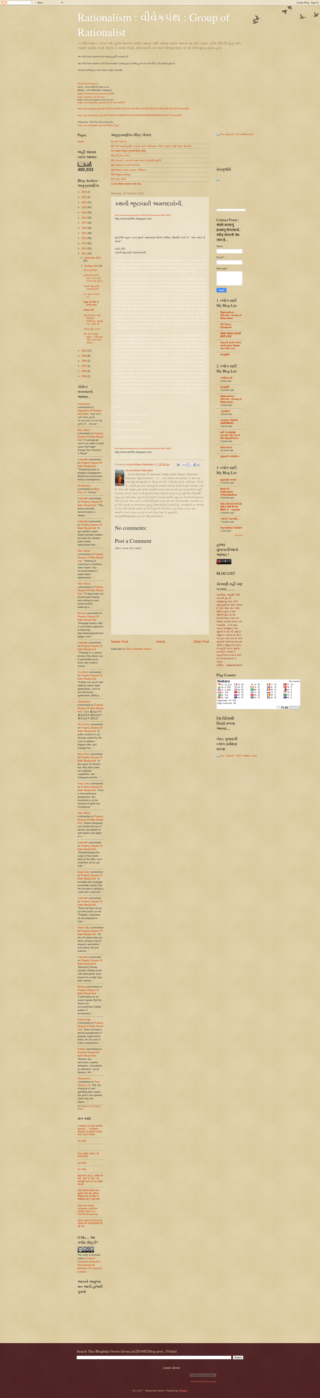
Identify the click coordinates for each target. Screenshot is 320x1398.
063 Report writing (120, 174)
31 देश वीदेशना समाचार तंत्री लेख (126, 184)
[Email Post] (177, 464)
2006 (84, 371)
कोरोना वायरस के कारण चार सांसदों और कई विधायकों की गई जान (90, 1223)
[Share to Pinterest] (198, 465)
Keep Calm (83, 783)
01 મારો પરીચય (118, 141)
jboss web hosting (210, 1381)
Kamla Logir (84, 1019)
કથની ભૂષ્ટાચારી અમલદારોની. (91, 287)
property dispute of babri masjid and (90, 436)
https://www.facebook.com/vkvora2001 (96, 93)
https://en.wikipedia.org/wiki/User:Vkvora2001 (101, 102)
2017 (84, 222)
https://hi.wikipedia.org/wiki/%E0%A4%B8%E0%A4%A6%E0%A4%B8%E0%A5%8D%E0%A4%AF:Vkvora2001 (133, 108)
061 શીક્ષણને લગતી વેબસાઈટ (125, 165)
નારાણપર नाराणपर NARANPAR (229, 422)
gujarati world (228, 479)
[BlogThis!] (188, 465)
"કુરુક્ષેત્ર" (225, 411)
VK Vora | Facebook (225, 326)
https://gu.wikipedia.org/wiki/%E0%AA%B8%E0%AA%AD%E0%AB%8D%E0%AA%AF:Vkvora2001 (130, 115)
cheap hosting (197, 1381)
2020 (84, 207)
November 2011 (92, 257)
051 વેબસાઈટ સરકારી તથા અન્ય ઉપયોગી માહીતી (136, 160)
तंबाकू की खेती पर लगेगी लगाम (91, 303)
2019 (84, 212)
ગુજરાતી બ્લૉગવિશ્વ (229, 456)
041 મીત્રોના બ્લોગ (120, 155)
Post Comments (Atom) (138, 649)
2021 (84, 202)
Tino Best (83, 672)
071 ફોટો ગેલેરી (118, 179)
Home (160, 641)
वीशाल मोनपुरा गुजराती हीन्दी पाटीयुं (230, 335)
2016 (84, 228)
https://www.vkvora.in (88, 83)
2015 (84, 233)
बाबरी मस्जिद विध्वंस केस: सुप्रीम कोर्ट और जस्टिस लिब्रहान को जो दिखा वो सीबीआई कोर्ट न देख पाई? (89, 1194)
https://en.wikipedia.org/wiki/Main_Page (98, 125)
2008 (84, 360)
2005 (84, 376)
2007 (84, 366)
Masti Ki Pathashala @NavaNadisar (228, 491)
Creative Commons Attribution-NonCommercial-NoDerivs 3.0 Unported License (90, 1265)
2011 (84, 253)
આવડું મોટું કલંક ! (92, 329)
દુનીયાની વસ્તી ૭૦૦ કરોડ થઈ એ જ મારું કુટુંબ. (93, 278)
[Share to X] (191, 465)
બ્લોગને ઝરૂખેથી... (229, 518)
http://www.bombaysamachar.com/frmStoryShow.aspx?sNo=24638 (143, 215)
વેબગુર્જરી (225, 354)
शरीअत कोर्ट (89, 310)
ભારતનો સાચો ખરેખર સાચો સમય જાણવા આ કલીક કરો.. (230, 345)
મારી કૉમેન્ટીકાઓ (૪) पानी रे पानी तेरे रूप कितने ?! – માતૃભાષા (231, 506)
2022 (84, 197)
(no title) (82, 1140)
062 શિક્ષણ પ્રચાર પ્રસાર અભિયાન (128, 170)
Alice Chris (83, 724)
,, (78, 1147)
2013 (84, 243)
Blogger (183, 1390)
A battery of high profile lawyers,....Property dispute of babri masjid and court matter (90, 1130)
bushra (81, 613)
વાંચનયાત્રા (226, 447)
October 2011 (91, 266)
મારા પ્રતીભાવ (90, 270)
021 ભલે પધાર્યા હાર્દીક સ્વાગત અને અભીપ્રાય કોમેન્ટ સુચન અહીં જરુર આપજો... (152, 146)
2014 (84, 238)
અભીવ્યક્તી (226, 378)
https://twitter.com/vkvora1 (91, 97)
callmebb (83, 459)
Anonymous (84, 403)
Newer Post (119, 641)
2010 (84, 350)
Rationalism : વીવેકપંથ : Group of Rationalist (230, 315)
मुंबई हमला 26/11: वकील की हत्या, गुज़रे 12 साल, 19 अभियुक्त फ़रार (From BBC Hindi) (90, 1180)
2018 (84, 217)
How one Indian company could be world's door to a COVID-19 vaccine (88, 1209)
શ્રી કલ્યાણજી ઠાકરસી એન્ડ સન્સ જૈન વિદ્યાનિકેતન (230, 435)
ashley (81, 1049)
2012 (84, 248)
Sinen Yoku (84, 927)
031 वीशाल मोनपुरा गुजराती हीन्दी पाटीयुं (128, 151)
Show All (238, 535)
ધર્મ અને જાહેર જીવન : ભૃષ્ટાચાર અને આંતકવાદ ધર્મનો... (93, 338)
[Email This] (184, 465)
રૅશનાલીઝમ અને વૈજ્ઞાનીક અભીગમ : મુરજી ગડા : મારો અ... (93, 319)
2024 (84, 192)
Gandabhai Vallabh (231, 527)
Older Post (201, 641)
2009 (84, 355)
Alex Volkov (84, 430)
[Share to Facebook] (195, 465)
